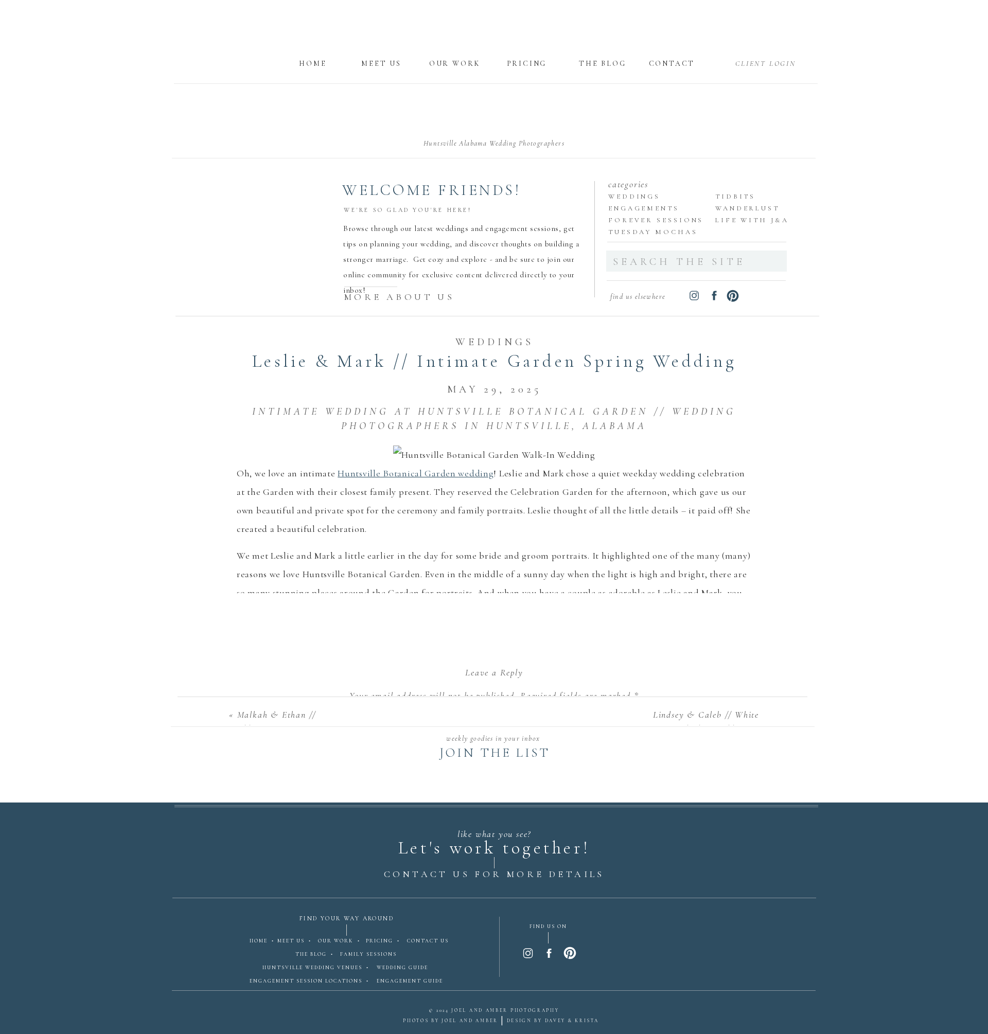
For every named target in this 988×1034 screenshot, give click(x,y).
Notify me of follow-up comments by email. (495, 1017)
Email (494, 893)
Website (494, 930)
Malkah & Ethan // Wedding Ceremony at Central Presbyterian (274, 728)
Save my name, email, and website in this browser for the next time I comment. (494, 981)
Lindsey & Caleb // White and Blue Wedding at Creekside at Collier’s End (702, 728)
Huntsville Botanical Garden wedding (415, 473)
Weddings (494, 342)
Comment (494, 717)
